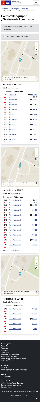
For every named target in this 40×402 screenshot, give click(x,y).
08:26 (34, 235)
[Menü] (36, 3)
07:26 (34, 230)
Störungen (4, 350)
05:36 (34, 220)
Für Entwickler (6, 376)
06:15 (34, 114)
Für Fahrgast (6, 344)
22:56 (35, 215)
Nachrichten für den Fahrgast (13, 383)
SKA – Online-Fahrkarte (9, 361)
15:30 (35, 134)
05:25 (35, 110)
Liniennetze (5, 352)
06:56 (34, 309)
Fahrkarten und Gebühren (10, 354)
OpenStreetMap (8, 79)
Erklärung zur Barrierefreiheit (20, 395)
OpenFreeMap (7, 77)
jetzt (35, 200)
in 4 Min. (33, 95)
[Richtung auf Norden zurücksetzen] (36, 49)
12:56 (35, 245)
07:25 (35, 119)
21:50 (35, 105)
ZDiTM (3, 374)
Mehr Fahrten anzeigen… (12, 250)
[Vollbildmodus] (36, 53)
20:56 (34, 210)
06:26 (34, 225)
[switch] (4, 36)
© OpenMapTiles (17, 77)
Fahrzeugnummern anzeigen (17, 36)
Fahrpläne (4, 348)
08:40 (34, 124)
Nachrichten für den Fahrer (12, 385)
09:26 (34, 319)
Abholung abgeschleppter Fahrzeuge (14, 369)
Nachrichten (5, 346)
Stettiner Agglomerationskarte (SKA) (13, 359)
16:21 (35, 139)
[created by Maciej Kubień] (37, 398)
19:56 (34, 205)
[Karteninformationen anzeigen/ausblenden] (36, 77)
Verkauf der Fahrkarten (9, 356)
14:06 (34, 324)
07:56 (34, 314)
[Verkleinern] (36, 46)
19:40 (34, 100)
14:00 (34, 129)
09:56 (34, 240)
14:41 (35, 329)
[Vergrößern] (36, 43)
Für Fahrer (5, 365)
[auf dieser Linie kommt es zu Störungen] (5, 97)
